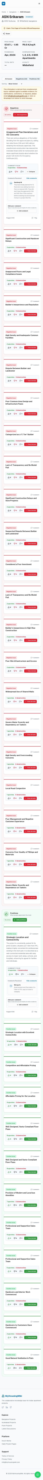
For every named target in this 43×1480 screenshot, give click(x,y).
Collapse (32, 172)
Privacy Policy (7, 1459)
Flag (36, 218)
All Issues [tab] (8, 79)
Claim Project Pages (9, 1444)
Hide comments (31, 178)
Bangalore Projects (8, 1419)
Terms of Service (8, 1456)
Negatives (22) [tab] (21, 79)
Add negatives (22, 115)
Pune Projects (7, 1426)
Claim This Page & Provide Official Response (23, 28)
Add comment (23, 211)
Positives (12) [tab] (34, 79)
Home (4, 12)
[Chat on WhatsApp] (38, 1475)
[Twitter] (3, 1407)
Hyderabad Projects (9, 1422)
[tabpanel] (21, 740)
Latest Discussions (9, 1429)
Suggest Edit (10, 218)
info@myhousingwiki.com (17, 96)
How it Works (6, 1441)
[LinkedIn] (7, 1407)
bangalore (12, 12)
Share (8, 34)
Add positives (21, 920)
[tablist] (21, 79)
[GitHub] (11, 1407)
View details (31, 251)
